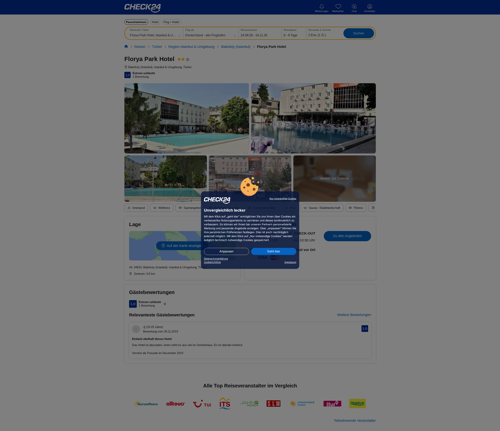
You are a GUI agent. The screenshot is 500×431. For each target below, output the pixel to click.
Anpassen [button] (226, 251)
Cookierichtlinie (212, 262)
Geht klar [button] (273, 251)
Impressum (290, 262)
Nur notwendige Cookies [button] (283, 198)
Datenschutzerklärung (216, 258)
